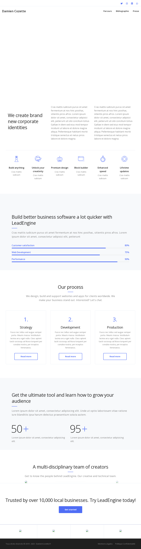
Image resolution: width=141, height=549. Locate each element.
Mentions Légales (105, 544)
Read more (26, 356)
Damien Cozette (14, 11)
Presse (136, 11)
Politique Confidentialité (125, 544)
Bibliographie (122, 11)
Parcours (107, 11)
